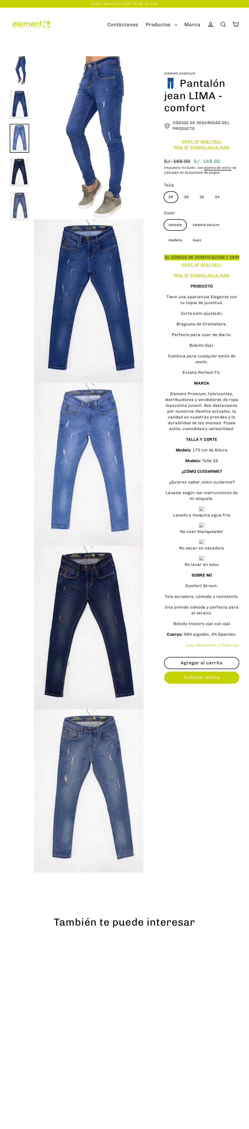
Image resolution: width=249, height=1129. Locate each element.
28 (171, 197)
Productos (159, 24)
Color (169, 213)
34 (217, 197)
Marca (192, 24)
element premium (179, 73)
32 (202, 197)
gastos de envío (217, 167)
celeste (175, 225)
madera (175, 240)
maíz (197, 240)
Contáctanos (122, 24)
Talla (169, 185)
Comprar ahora (202, 677)
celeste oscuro (206, 225)
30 (186, 197)
